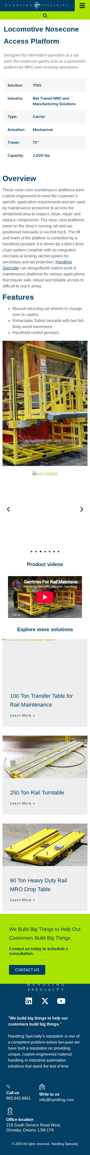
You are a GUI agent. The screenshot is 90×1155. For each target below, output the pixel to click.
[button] (45, 15)
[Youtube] (61, 1001)
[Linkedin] (28, 1001)
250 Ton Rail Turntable (37, 792)
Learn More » (22, 715)
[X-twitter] (45, 1001)
